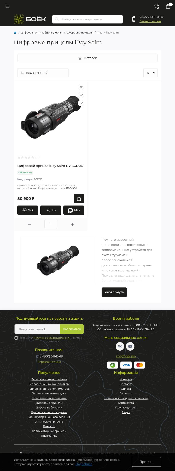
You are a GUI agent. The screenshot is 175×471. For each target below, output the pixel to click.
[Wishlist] (81, 95)
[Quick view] (81, 87)
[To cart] (79, 198)
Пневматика (49, 435)
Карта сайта (126, 402)
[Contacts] (156, 6)
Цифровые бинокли (49, 407)
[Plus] (72, 224)
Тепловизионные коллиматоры (49, 388)
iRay (99, 32)
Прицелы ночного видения (49, 412)
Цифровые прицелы (79, 32)
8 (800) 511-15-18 (151, 17)
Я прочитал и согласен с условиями (51, 340)
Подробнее (84, 464)
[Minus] (29, 224)
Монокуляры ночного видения (49, 417)
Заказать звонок (150, 21)
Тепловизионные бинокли (49, 398)
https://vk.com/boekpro (120, 346)
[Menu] (7, 6)
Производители (126, 407)
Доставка (126, 384)
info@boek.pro (126, 356)
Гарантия (126, 393)
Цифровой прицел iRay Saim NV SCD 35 (50, 166)
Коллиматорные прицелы (49, 431)
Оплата (126, 388)
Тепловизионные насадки (49, 393)
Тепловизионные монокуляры (49, 384)
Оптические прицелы (49, 421)
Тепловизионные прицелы (49, 379)
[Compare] (81, 103)
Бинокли (49, 426)
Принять (146, 462)
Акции (126, 412)
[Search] (57, 19)
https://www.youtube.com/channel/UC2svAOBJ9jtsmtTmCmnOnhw (130, 346)
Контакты (126, 379)
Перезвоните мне (49, 361)
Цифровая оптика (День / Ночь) (42, 32)
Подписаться (72, 329)
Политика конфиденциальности (52, 338)
